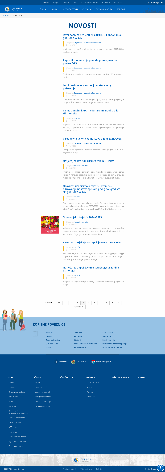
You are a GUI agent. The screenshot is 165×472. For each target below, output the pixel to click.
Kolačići (99, 469)
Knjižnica (86, 9)
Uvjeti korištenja (86, 469)
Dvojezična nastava (17, 392)
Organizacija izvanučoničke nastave (87, 42)
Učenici (54, 9)
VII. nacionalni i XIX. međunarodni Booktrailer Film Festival (91, 112)
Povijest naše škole (17, 417)
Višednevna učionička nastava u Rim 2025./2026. (92, 138)
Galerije (66, 2)
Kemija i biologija (108, 340)
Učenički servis (70, 9)
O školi (11, 382)
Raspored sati (41, 387)
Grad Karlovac (107, 332)
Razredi (38, 382)
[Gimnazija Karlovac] (14, 9)
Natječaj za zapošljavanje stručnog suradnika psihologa (91, 269)
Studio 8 (77, 340)
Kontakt (121, 9)
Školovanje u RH (52, 344)
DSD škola (13, 427)
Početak (48, 302)
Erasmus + (106, 2)
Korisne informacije (43, 401)
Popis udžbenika (16, 422)
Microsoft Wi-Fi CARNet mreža (85, 344)
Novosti (46, 2)
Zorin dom (78, 332)
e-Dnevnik (78, 336)
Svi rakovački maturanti (89, 2)
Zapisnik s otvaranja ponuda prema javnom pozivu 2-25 (90, 61)
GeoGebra (106, 336)
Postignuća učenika (43, 396)
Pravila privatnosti (69, 469)
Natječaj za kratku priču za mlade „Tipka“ (88, 161)
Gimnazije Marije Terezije (112, 347)
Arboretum (118, 2)
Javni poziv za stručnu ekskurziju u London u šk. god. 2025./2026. (92, 36)
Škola (43, 9)
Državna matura (104, 9)
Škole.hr (49, 332)
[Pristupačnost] (160, 467)
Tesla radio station (53, 340)
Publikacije (13, 432)
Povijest (90, 392)
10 (118, 302)
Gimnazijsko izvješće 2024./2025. (82, 217)
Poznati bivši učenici (43, 406)
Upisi (11, 401)
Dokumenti (13, 396)
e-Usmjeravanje (80, 347)
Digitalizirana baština (17, 441)
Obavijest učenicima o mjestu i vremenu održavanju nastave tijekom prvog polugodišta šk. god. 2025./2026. (91, 189)
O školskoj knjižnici (94, 382)
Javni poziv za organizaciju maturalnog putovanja (87, 86)
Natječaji (77, 247)
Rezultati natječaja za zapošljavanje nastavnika (92, 242)
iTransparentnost (16, 446)
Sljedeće (77, 306)
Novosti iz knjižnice (81, 165)
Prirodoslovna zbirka (17, 436)
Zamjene (56, 2)
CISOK (48, 347)
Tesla (75, 2)
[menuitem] (43, 9)
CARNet (49, 336)
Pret (58, 302)
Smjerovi (12, 387)
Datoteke (91, 396)
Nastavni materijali (42, 392)
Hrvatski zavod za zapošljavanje (114, 344)
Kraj (89, 306)
